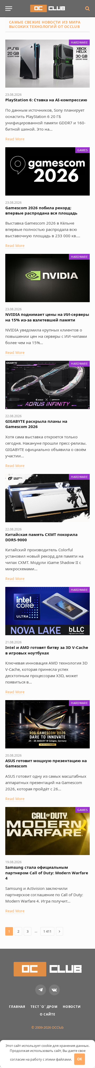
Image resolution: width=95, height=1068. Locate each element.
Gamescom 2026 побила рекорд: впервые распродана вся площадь (41, 210)
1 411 (47, 931)
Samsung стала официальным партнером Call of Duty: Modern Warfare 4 (46, 873)
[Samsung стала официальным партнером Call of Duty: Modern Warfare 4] (47, 831)
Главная (17, 1006)
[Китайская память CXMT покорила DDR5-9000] (47, 498)
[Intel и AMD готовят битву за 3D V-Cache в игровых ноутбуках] (47, 611)
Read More (15, 138)
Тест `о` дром (44, 1006)
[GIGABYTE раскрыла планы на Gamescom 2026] (47, 385)
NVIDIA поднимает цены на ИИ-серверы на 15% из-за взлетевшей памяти (47, 317)
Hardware (79, 42)
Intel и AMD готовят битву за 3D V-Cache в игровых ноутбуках (46, 650)
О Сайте (47, 1014)
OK (79, 1059)
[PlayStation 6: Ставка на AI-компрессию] (47, 64)
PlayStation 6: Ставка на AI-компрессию (46, 99)
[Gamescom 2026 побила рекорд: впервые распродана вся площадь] (47, 171)
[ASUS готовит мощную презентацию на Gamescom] (47, 724)
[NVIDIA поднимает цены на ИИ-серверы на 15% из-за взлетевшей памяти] (47, 278)
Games (82, 150)
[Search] (87, 9)
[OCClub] (47, 8)
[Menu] (8, 9)
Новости (72, 1006)
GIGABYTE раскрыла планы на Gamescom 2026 (36, 424)
